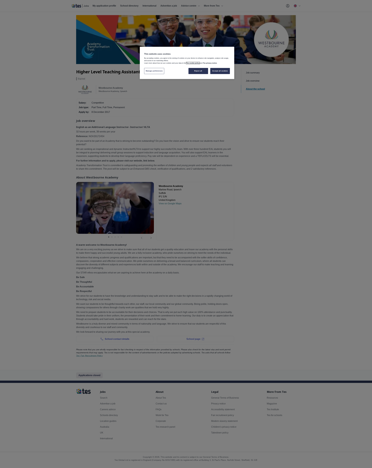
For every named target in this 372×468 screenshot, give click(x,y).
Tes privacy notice (210, 63)
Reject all (198, 71)
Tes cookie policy (193, 63)
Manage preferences (154, 71)
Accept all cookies (220, 71)
